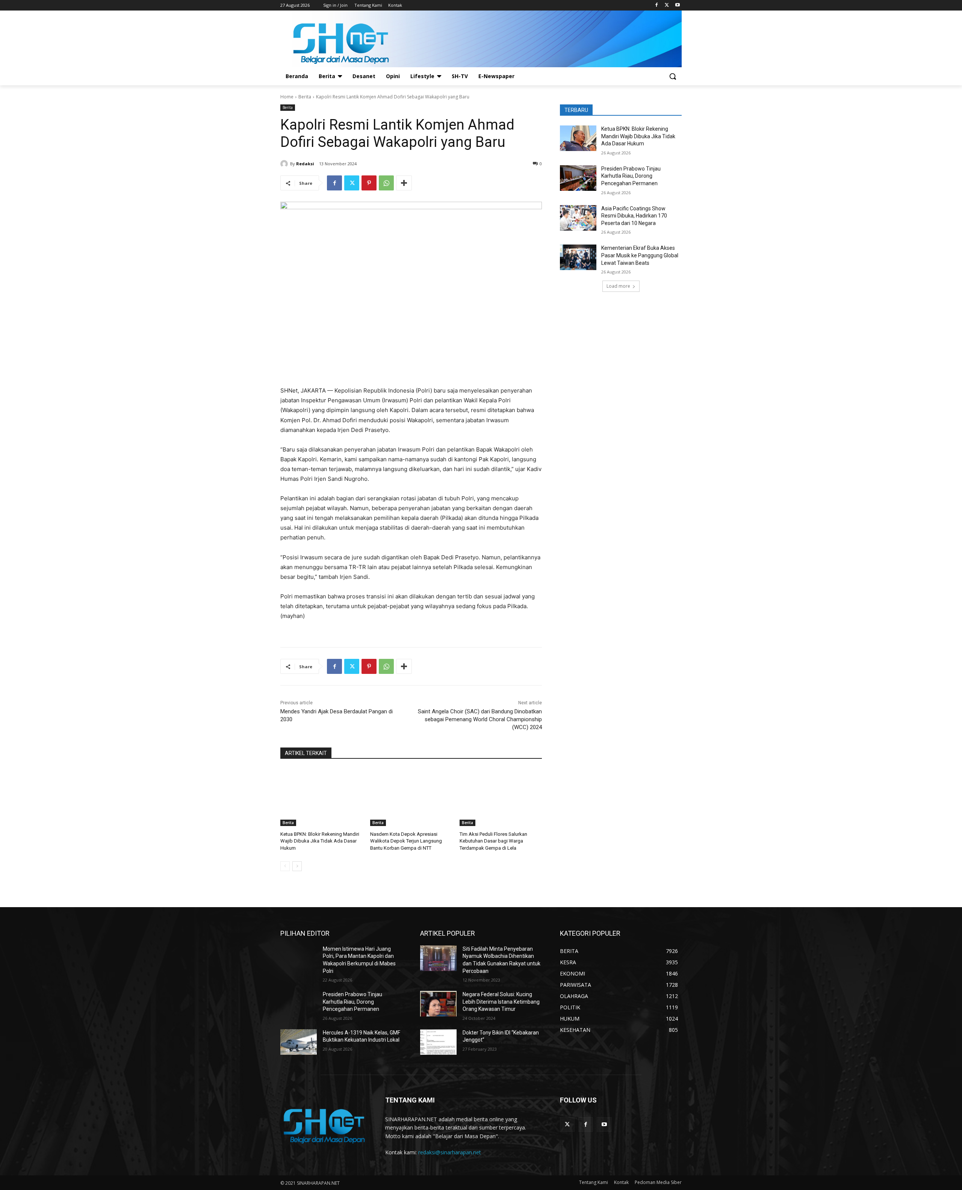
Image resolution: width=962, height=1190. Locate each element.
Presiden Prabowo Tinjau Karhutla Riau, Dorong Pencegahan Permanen (631, 176)
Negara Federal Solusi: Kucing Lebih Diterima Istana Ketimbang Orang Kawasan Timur (501, 1001)
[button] (673, 76)
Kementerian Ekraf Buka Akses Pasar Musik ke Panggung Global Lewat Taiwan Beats (639, 255)
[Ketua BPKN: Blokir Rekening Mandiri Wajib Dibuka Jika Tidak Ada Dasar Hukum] (321, 797)
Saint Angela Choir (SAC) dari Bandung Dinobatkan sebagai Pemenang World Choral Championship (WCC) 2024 (480, 719)
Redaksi (305, 163)
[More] (404, 182)
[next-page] (297, 866)
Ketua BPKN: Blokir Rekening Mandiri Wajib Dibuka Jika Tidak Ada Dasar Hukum (319, 840)
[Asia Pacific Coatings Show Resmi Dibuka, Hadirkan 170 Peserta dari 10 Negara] (578, 218)
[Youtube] (677, 5)
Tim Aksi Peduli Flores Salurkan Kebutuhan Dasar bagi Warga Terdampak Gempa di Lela (493, 840)
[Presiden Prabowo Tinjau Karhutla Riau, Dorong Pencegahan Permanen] (578, 178)
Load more (618, 286)
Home (286, 97)
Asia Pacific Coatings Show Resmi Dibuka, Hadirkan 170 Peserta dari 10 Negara (634, 215)
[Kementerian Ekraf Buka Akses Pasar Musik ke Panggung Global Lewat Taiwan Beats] (578, 257)
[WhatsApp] (386, 182)
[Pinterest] (369, 182)
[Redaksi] (285, 164)
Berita (304, 97)
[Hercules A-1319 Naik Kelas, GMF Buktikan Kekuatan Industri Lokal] (298, 1042)
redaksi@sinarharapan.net (449, 1152)
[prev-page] (285, 866)
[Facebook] (656, 5)
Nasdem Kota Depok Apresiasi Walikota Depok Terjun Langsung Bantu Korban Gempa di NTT (406, 840)
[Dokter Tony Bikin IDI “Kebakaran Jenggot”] (438, 1042)
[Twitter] (667, 5)
